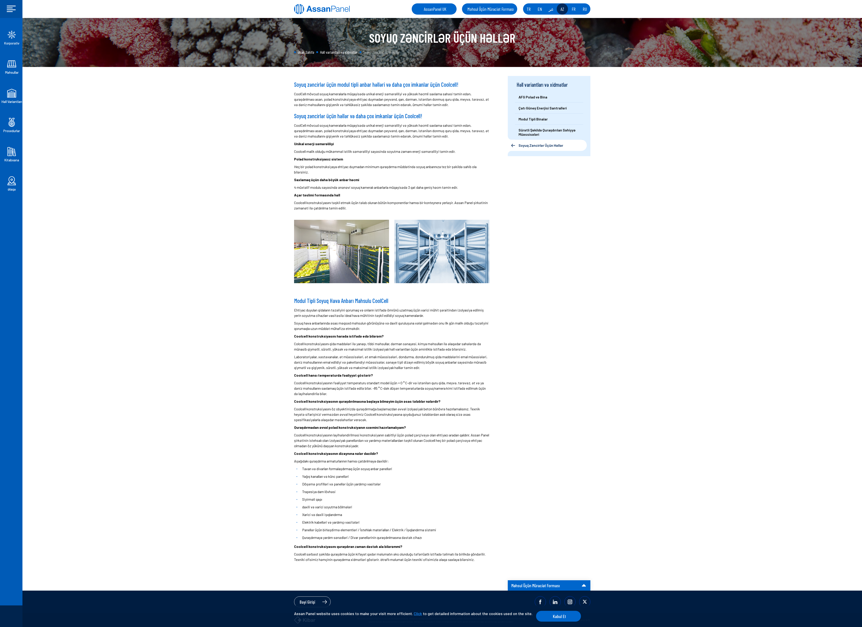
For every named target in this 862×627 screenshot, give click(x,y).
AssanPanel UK (435, 9)
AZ (562, 9)
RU (585, 9)
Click (418, 613)
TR (529, 9)
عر (551, 9)
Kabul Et (559, 616)
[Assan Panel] (322, 9)
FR (574, 9)
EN (540, 9)
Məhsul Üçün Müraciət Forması (490, 9)
